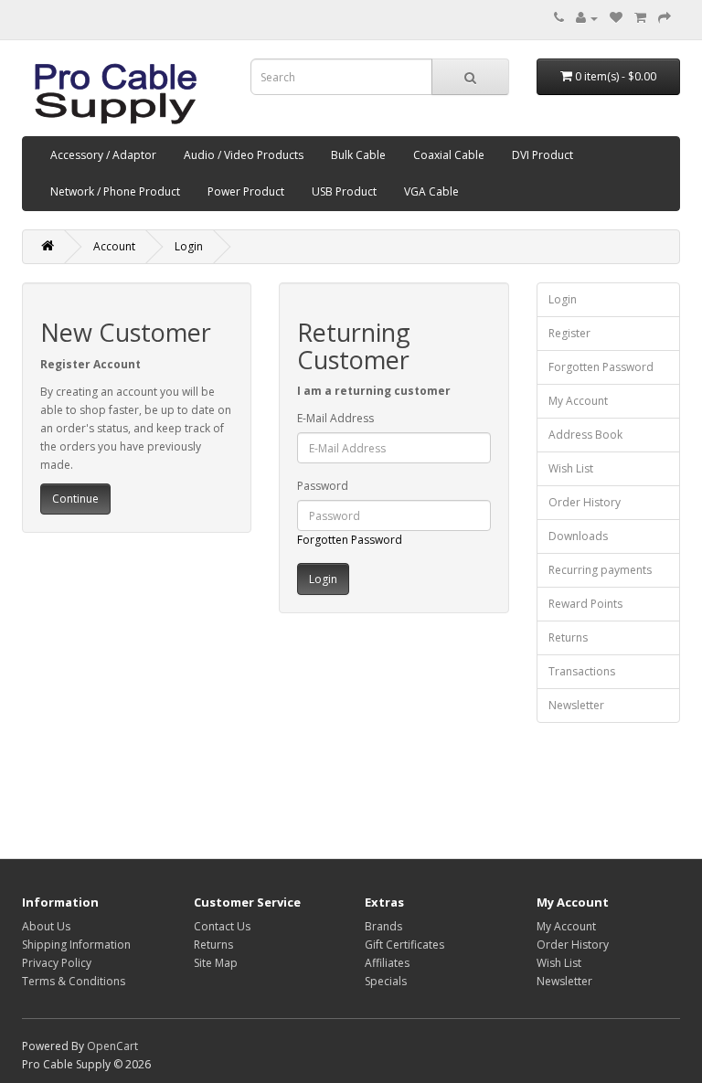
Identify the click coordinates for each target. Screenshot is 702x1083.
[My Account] (587, 18)
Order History (584, 502)
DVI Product (542, 155)
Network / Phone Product (115, 191)
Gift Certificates (404, 944)
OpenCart (112, 1046)
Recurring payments (600, 570)
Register (569, 333)
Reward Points (585, 603)
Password (322, 486)
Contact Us (222, 926)
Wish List (570, 468)
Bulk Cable (358, 155)
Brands (383, 926)
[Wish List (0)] (616, 18)
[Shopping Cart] (640, 18)
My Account (578, 401)
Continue (75, 498)
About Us (46, 926)
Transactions (581, 671)
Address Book (585, 434)
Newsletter (576, 705)
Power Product (245, 191)
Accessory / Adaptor (103, 155)
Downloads (578, 536)
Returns (568, 637)
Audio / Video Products (243, 155)
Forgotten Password (349, 539)
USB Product (344, 191)
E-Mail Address (335, 418)
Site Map (216, 963)
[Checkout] (664, 18)
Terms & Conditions (73, 981)
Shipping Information (76, 944)
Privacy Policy (56, 963)
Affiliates (387, 963)
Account (114, 246)
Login (189, 246)
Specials (386, 981)
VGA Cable (431, 191)
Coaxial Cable (448, 155)
